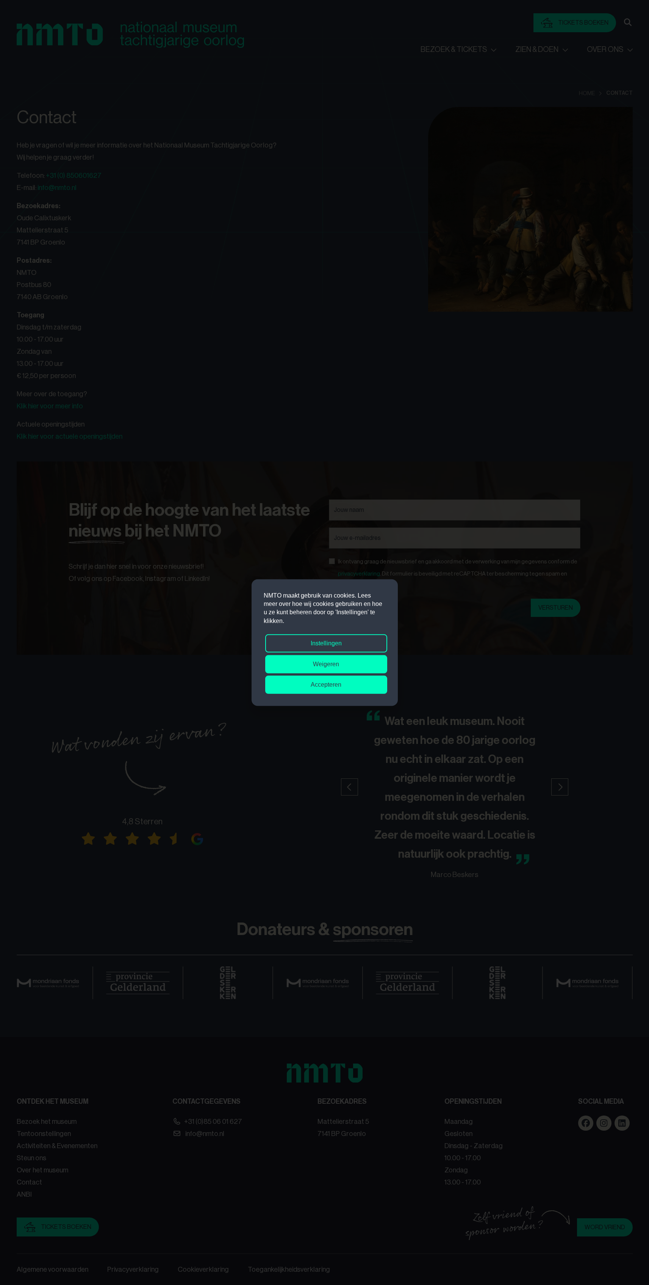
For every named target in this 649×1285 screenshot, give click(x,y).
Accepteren (326, 684)
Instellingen (326, 643)
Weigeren (326, 664)
